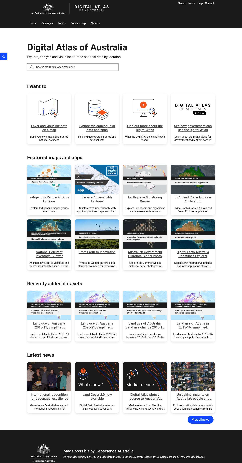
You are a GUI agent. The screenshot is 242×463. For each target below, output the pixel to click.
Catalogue (47, 23)
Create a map (78, 23)
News (191, 3)
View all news (200, 419)
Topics (62, 23)
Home (33, 23)
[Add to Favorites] (3, 56)
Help (200, 3)
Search (182, 3)
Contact (209, 3)
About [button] (94, 23)
